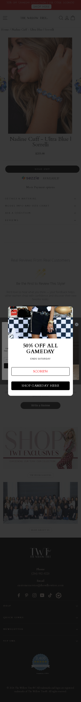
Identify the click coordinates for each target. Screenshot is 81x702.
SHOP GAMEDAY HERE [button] (40, 386)
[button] (40, 371)
